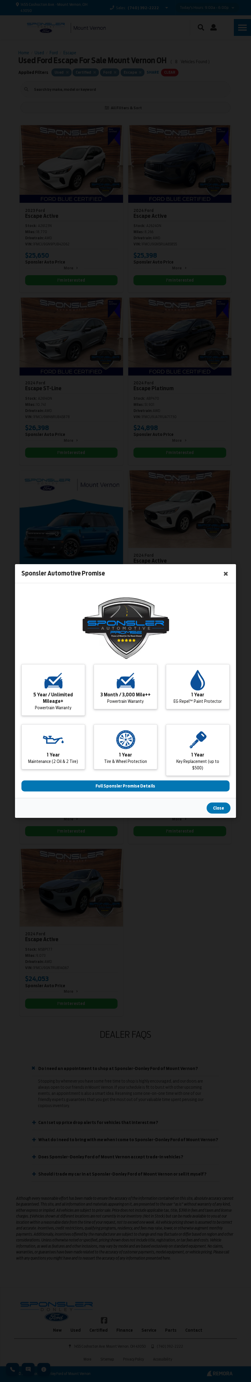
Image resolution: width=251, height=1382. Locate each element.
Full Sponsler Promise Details (125, 785)
